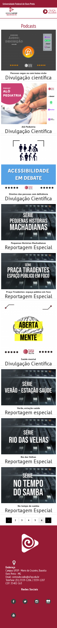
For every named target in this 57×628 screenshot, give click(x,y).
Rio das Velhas (28, 456)
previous (9, 520)
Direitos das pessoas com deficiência (28, 194)
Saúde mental (28, 359)
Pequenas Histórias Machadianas (28, 243)
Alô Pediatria (28, 126)
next (48, 520)
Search (52, 3)
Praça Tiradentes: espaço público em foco (28, 291)
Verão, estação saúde (28, 408)
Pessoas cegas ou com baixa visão (28, 73)
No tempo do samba (28, 505)
